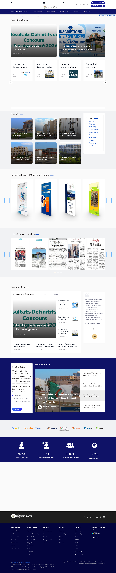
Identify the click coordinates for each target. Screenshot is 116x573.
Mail (76, 537)
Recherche (75, 11)
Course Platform (94, 129)
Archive (77, 548)
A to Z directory (15, 548)
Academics (14, 534)
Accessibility (62, 534)
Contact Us (78, 552)
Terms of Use (79, 555)
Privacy (61, 537)
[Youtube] (84, 4)
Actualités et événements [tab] (23, 294)
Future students (47, 531)
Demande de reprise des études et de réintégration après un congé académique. (46, 346)
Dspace (91, 140)
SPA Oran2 (97, 6)
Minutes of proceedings (33, 534)
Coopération (87, 11)
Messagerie (97, 2)
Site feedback (62, 540)
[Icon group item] (87, 517)
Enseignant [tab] (54, 294)
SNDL (76, 543)
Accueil (25, 11)
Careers (61, 531)
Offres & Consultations (107, 15)
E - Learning (92, 137)
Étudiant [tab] (42, 294)
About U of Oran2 (15, 531)
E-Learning (13, 17)
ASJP (76, 545)
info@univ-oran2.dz (25, 562)
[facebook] (76, 4)
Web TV (91, 121)
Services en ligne (26, 17)
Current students (47, 534)
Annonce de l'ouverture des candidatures (44, 67)
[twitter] (80, 4)
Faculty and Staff (47, 540)
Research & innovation (17, 540)
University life (14, 543)
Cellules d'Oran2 (51, 11)
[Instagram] (87, 4)
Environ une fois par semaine (22, 401)
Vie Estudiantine (41, 17)
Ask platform (93, 135)
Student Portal (93, 132)
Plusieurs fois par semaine (21, 398)
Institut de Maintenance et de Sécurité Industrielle (45, 160)
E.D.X (91, 145)
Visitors (45, 543)
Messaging (92, 143)
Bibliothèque (63, 11)
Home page (78, 531)
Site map (61, 543)
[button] (105, 82)
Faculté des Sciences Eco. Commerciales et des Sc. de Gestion (69, 135)
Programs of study (16, 537)
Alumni (45, 537)
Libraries (13, 545)
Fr (62, 2)
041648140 (15, 562)
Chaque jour (17, 395)
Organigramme (37, 11)
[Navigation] (44, 3)
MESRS (77, 540)
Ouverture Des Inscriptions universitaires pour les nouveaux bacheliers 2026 (79, 49)
